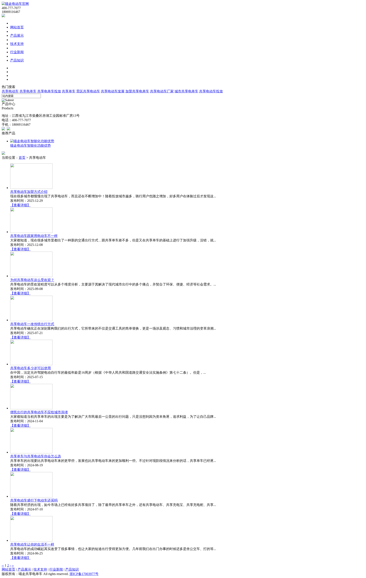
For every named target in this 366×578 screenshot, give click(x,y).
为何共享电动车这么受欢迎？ (32, 280)
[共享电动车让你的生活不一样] (31, 540)
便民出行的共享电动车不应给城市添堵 (39, 412)
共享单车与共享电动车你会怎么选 (35, 456)
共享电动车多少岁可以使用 (30, 368)
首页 (22, 157)
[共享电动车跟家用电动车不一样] (31, 232)
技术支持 (17, 44)
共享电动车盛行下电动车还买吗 (34, 500)
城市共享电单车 (186, 91)
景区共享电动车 (88, 91)
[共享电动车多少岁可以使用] (31, 364)
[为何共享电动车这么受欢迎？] (31, 276)
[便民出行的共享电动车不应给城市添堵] (31, 408)
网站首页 (17, 27)
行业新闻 (17, 52)
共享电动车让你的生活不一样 (32, 544)
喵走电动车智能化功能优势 (30, 145)
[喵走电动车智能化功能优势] (32, 141)
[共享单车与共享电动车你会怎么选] (31, 452)
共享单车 (68, 91)
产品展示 (17, 35)
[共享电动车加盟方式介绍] (31, 187)
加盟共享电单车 (137, 91)
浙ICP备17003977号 (83, 574)
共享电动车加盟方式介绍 (28, 192)
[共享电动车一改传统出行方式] (31, 320)
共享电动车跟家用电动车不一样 (34, 236)
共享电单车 (27, 91)
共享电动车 (10, 91)
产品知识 (17, 60)
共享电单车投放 (49, 91)
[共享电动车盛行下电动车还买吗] (31, 496)
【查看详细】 (20, 205)
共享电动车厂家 (162, 91)
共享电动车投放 (211, 91)
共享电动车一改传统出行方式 (32, 324)
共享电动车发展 (113, 91)
